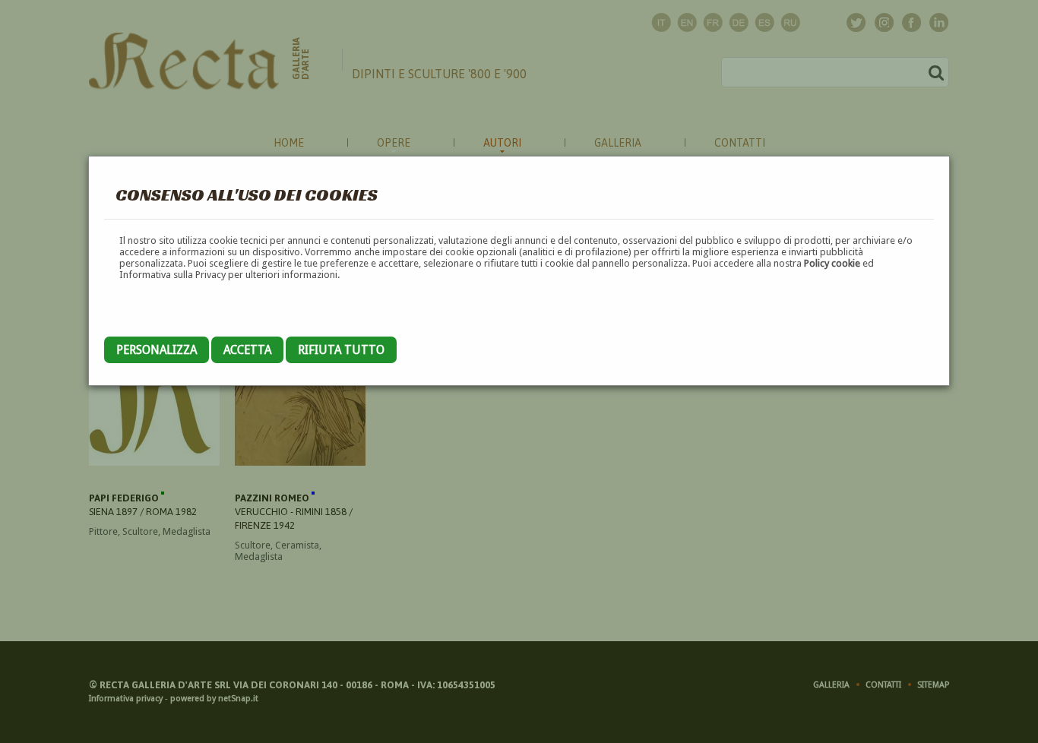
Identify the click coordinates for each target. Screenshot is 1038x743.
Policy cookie (832, 263)
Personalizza (156, 350)
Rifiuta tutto (341, 350)
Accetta (247, 350)
